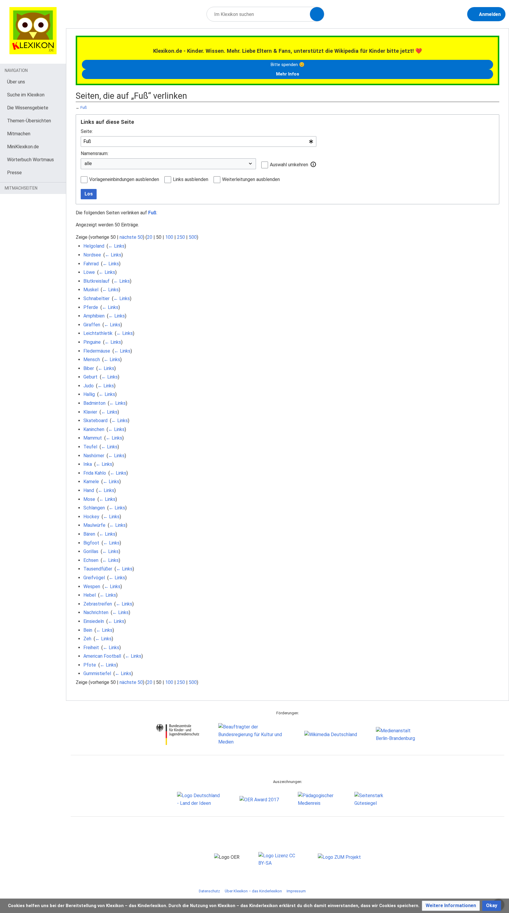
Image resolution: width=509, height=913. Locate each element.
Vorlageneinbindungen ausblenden (124, 179)
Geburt (90, 377)
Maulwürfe (94, 525)
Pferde (90, 307)
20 (149, 237)
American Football (102, 656)
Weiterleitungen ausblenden (251, 179)
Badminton (94, 403)
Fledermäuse (96, 351)
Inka (87, 464)
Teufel (90, 447)
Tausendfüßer (97, 569)
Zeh (87, 638)
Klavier (90, 412)
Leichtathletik (98, 333)
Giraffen (91, 325)
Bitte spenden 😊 (287, 64)
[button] (313, 164)
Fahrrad (91, 264)
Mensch (91, 359)
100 (169, 237)
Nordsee (92, 255)
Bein (87, 630)
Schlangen (94, 508)
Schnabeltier (96, 298)
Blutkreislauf (96, 281)
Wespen (91, 586)
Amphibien (94, 316)
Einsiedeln (93, 621)
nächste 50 (131, 237)
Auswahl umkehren (289, 164)
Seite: (87, 131)
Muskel (90, 289)
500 (193, 237)
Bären (89, 534)
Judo (88, 386)
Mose (89, 499)
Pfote (89, 665)
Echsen (90, 560)
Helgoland (93, 246)
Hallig (89, 394)
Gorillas (90, 551)
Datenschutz (209, 891)
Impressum (296, 891)
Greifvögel (94, 577)
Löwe (89, 272)
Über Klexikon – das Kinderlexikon (253, 891)
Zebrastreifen (97, 604)
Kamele (91, 481)
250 (181, 237)
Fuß (83, 107)
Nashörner (93, 455)
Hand (88, 490)
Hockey (91, 516)
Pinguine (92, 342)
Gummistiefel (97, 673)
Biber (88, 368)
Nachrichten (95, 612)
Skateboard (95, 420)
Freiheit (91, 647)
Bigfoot (91, 543)
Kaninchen (93, 429)
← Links (116, 246)
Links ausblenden (190, 179)
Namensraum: (94, 153)
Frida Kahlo (94, 473)
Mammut (92, 438)
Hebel (89, 595)
